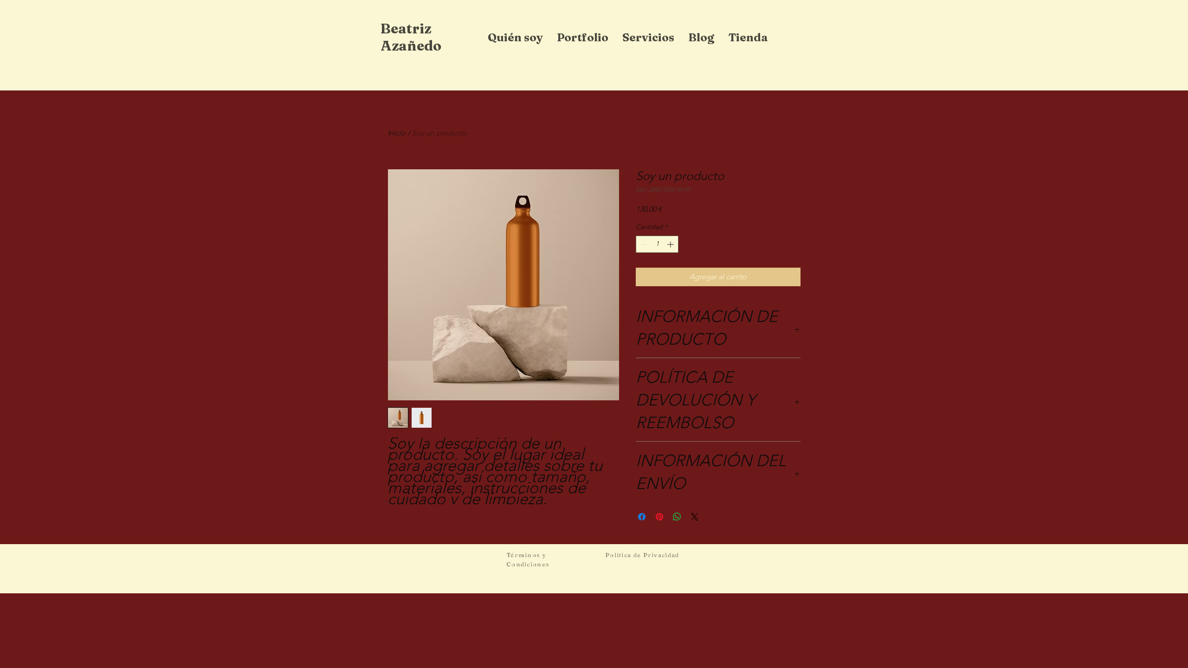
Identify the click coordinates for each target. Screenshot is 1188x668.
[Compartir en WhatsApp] (677, 516)
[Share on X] (694, 516)
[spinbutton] (657, 244)
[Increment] (671, 244)
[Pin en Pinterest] (659, 516)
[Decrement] (643, 244)
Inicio (396, 132)
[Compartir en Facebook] (641, 516)
